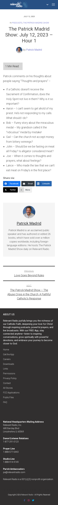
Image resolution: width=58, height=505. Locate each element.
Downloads (8, 364)
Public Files (8, 397)
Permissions (9, 373)
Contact (7, 383)
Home (6, 349)
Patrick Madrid (34, 49)
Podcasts (17, 23)
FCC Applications (11, 392)
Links (5, 368)
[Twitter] (33, 500)
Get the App (8, 354)
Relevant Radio (27, 495)
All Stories (8, 388)
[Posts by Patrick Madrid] (19, 49)
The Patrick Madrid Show (36, 23)
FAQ (5, 402)
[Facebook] (24, 500)
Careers (7, 359)
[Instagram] (28, 500)
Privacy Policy (10, 378)
